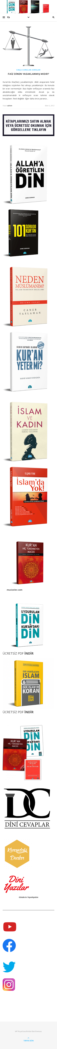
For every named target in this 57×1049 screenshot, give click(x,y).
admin (9, 105)
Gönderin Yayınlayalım (28, 897)
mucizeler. (12, 589)
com (20, 589)
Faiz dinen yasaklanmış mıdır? (28, 74)
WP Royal (19, 1031)
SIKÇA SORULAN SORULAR (28, 70)
